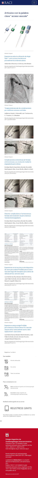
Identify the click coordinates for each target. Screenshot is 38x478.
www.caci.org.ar (24, 448)
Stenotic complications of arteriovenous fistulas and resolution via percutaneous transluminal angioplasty (18, 216)
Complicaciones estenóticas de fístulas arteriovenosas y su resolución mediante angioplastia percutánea (18, 162)
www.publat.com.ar (11, 470)
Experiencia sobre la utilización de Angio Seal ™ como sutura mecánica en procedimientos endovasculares (17, 58)
